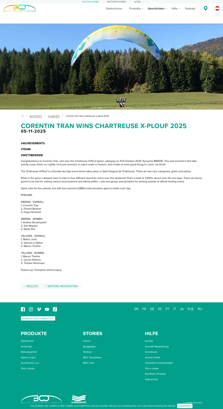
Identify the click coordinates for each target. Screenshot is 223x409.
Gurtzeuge (26, 346)
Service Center (152, 357)
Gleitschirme (90, 1)
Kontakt (149, 340)
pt (167, 309)
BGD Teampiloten (92, 357)
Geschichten (156, 8)
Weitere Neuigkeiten (62, 286)
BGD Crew (88, 362)
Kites (137, 1)
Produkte (135, 8)
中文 (190, 309)
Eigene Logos (28, 357)
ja (181, 309)
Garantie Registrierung (157, 346)
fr (144, 309)
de (152, 309)
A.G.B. (37, 363)
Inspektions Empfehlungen (159, 362)
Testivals (190, 8)
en (136, 309)
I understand (184, 405)
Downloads (151, 351)
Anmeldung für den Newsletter (38, 318)
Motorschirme (116, 1)
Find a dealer (28, 368)
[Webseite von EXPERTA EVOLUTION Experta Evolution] (192, 402)
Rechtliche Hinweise (155, 373)
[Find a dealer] (205, 8)
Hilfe (174, 8)
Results (32, 286)
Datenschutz (151, 379)
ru (200, 309)
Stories (92, 334)
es (160, 309)
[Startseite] (22, 116)
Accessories (27, 362)
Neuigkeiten (89, 346)
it (174, 309)
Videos (86, 340)
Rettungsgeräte (29, 351)
